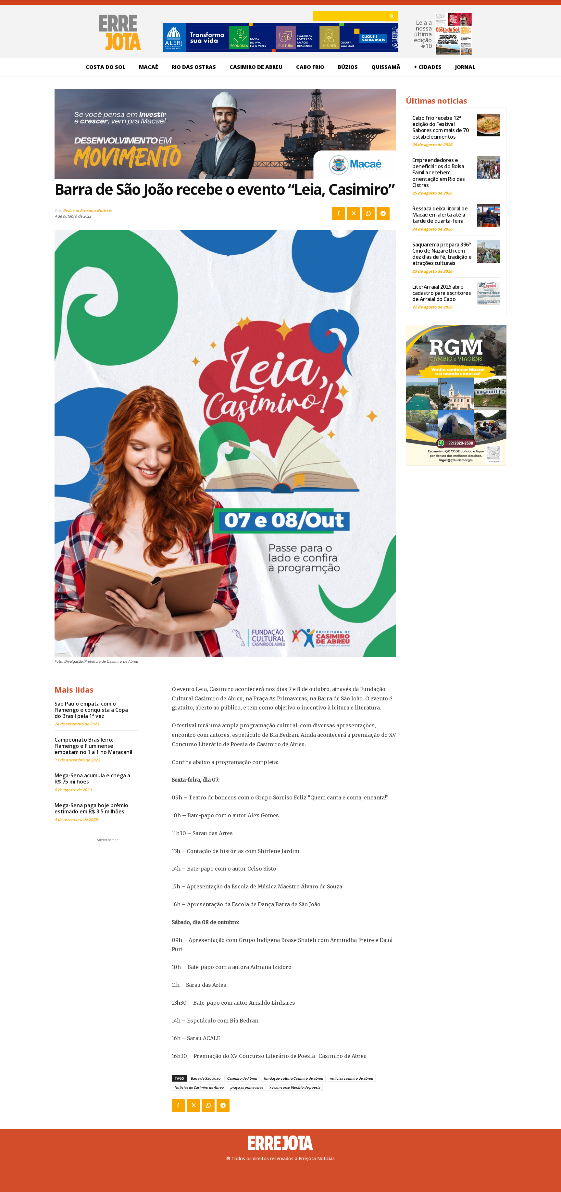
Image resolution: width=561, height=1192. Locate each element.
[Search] (391, 16)
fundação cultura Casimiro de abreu (293, 1078)
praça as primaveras (246, 1087)
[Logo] (280, 1143)
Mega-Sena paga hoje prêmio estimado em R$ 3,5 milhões (91, 808)
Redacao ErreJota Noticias (87, 210)
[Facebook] (338, 213)
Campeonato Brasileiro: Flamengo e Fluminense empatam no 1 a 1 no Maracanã (93, 746)
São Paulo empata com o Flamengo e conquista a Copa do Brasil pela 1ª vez (91, 710)
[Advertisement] (108, 883)
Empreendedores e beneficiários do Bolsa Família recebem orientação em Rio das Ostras (438, 173)
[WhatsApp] (368, 213)
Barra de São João (205, 1078)
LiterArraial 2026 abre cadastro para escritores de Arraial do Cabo (441, 293)
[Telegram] (383, 213)
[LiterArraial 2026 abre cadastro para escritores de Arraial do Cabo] (488, 293)
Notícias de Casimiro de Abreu (199, 1087)
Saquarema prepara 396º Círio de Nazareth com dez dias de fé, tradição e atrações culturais (441, 254)
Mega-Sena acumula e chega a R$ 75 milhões (92, 778)
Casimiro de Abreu (242, 1078)
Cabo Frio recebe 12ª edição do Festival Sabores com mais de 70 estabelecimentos (440, 127)
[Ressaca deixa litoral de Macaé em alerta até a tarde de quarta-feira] (488, 215)
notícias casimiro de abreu (351, 1078)
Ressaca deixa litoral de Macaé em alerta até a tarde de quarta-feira (440, 214)
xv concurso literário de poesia (294, 1087)
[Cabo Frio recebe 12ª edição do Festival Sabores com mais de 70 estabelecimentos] (488, 125)
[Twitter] (353, 213)
